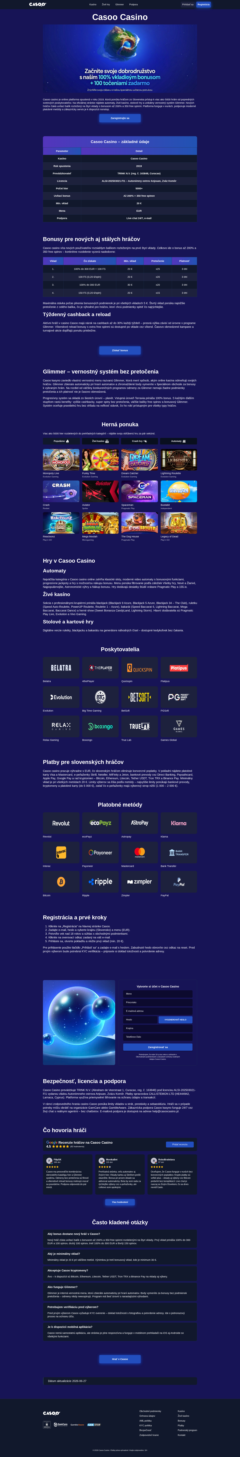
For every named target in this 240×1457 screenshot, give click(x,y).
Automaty (176, 441)
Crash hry (137, 441)
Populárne (59, 441)
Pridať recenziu (180, 1144)
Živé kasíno (98, 441)
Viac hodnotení (120, 1202)
